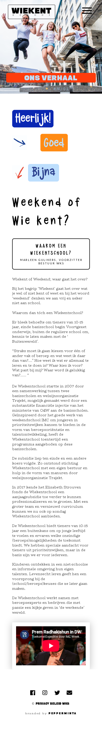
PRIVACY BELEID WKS (52, 703)
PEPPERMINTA (63, 713)
